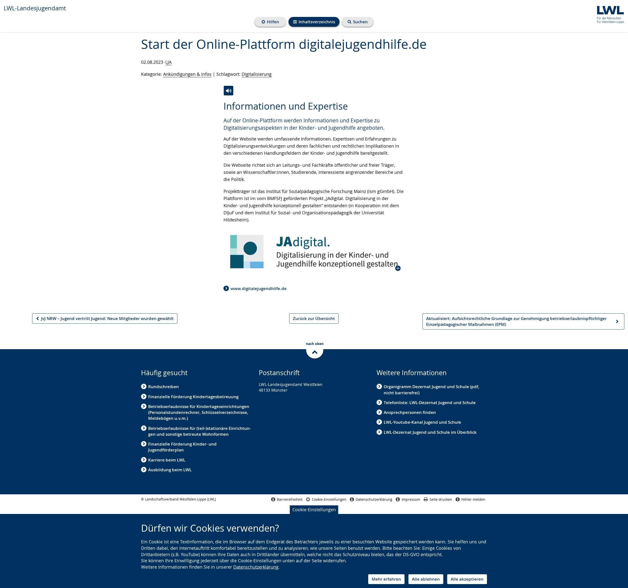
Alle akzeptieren (467, 579)
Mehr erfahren (386, 579)
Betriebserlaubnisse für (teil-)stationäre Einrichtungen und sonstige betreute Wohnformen (199, 431)
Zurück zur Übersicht (314, 318)
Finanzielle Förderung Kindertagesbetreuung (193, 396)
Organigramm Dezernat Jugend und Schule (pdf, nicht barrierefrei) (431, 389)
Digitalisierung (257, 74)
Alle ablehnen (426, 579)
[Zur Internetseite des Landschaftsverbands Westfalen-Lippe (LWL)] (608, 14)
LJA (168, 62)
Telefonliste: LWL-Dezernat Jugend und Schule (430, 402)
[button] (314, 251)
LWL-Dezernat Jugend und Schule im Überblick (430, 432)
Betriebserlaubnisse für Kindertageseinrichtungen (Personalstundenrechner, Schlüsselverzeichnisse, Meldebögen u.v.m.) (198, 412)
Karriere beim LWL (166, 460)
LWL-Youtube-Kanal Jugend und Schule (422, 422)
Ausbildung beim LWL (170, 470)
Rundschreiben (163, 386)
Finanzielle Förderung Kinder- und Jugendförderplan (182, 447)
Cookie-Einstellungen (314, 509)
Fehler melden (473, 499)
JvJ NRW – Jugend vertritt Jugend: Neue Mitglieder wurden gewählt (105, 320)
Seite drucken (441, 499)
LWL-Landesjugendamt (35, 8)
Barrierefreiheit (289, 499)
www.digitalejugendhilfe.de (259, 288)
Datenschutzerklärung (255, 567)
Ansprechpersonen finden (410, 412)
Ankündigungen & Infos (187, 74)
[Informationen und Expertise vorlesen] (228, 91)
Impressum (411, 499)
